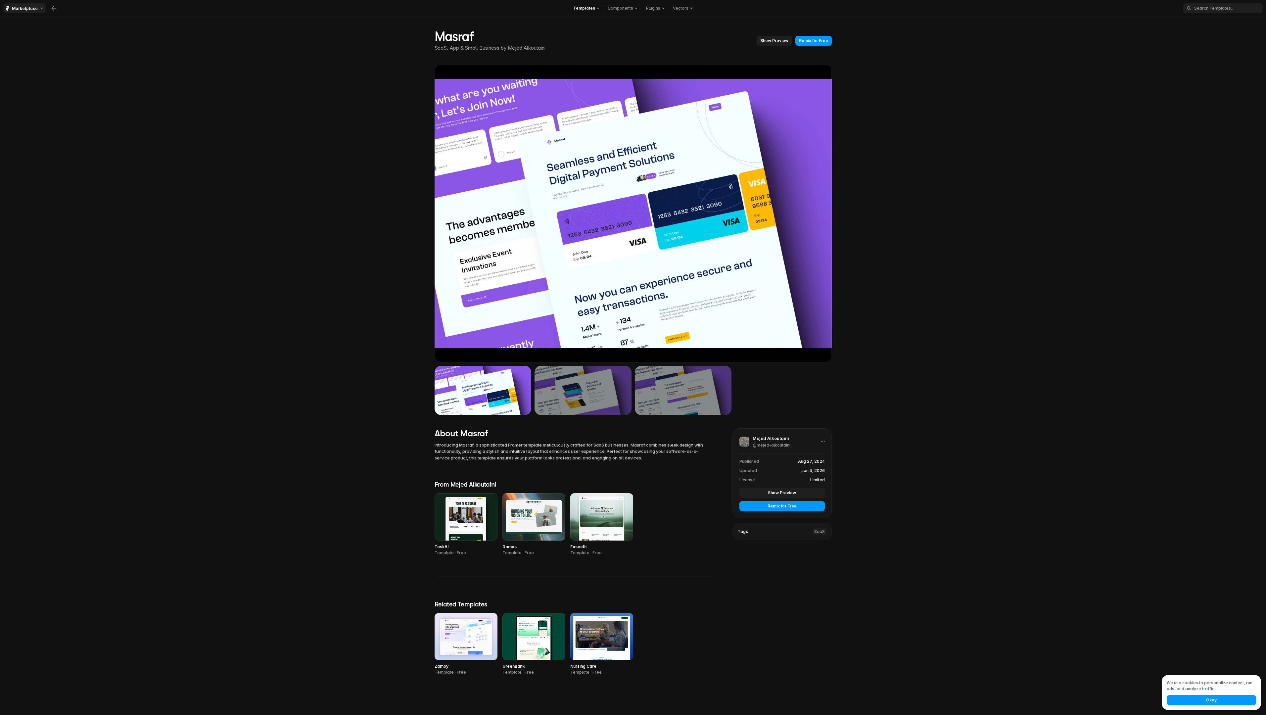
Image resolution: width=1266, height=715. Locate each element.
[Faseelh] (601, 524)
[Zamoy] (466, 644)
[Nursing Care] (601, 644)
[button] (774, 41)
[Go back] (54, 8)
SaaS (819, 531)
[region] (633, 213)
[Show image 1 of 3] (483, 390)
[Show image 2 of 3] (583, 390)
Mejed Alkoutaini (526, 48)
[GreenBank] (533, 644)
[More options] (823, 442)
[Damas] (533, 524)
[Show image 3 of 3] (683, 390)
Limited (817, 479)
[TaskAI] (466, 524)
